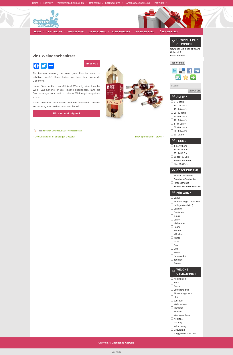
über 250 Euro (168, 31)
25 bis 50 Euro (97, 31)
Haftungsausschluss (137, 3)
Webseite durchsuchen (71, 3)
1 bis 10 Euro (54, 31)
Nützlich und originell (66, 113)
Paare (63, 131)
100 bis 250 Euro (144, 31)
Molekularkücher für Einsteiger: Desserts (55, 136)
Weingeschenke (75, 131)
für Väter (47, 131)
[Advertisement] (75, 43)
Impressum (94, 3)
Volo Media (116, 351)
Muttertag (56, 131)
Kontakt (48, 3)
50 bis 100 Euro (121, 31)
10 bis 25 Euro (75, 31)
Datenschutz (112, 3)
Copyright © (105, 342)
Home (35, 3)
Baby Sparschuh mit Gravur (148, 136)
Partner (159, 3)
